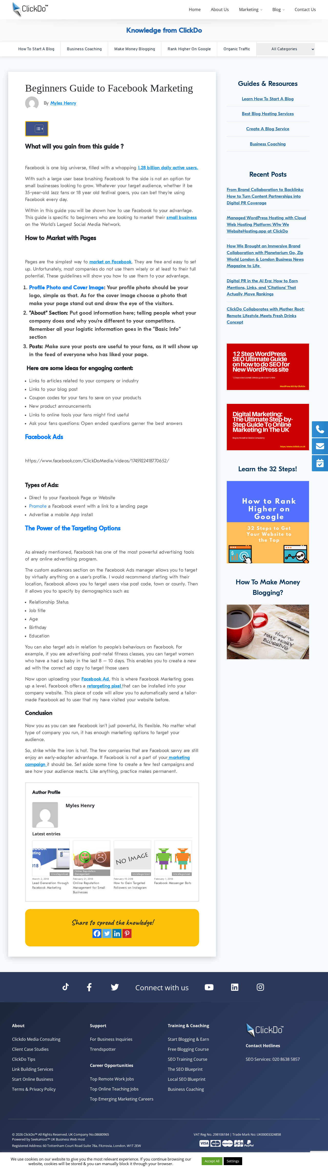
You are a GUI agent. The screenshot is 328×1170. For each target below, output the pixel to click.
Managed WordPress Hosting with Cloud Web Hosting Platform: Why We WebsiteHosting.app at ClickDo (266, 224)
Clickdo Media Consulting (36, 1039)
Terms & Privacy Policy (34, 1089)
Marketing (249, 9)
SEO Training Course (187, 1059)
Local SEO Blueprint (187, 1079)
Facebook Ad (95, 679)
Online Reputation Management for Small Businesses (89, 887)
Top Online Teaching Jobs (114, 1089)
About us (220, 9)
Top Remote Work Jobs (112, 1079)
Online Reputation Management (85, 873)
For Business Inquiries (111, 1039)
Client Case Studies (30, 1049)
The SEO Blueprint (185, 1069)
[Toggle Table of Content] (37, 128)
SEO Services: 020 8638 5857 (273, 1059)
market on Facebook (110, 262)
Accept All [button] (212, 1161)
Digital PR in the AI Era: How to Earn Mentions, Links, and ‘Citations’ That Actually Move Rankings (262, 287)
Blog (276, 9)
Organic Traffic (236, 49)
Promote (38, 506)
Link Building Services (32, 1069)
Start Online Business (32, 1079)
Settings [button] (233, 1161)
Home (195, 9)
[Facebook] (97, 933)
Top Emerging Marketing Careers (121, 1099)
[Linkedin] (116, 933)
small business (182, 217)
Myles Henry (63, 103)
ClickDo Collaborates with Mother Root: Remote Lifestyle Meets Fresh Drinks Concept (265, 316)
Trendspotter (103, 1049)
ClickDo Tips (23, 1059)
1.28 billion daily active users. (168, 168)
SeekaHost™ (40, 1139)
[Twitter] (106, 933)
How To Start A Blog (36, 49)
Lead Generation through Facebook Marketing (50, 885)
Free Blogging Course (188, 1049)
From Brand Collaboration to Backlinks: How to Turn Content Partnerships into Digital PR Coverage (265, 196)
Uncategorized (59, 874)
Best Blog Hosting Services (268, 113)
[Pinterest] (126, 933)
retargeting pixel (104, 686)
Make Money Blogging (134, 49)
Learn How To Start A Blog (268, 98)
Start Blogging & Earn (188, 1039)
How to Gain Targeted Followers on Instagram (130, 885)
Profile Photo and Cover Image (66, 287)
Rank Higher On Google (189, 49)
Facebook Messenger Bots (172, 883)
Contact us (305, 9)
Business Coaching (84, 49)
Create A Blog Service (267, 128)
